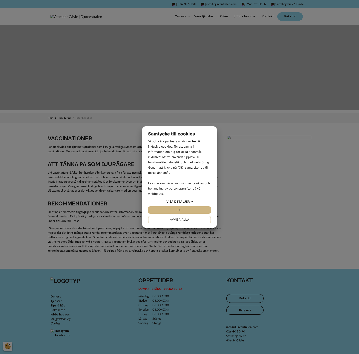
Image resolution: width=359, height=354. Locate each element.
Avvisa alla (179, 219)
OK (179, 210)
